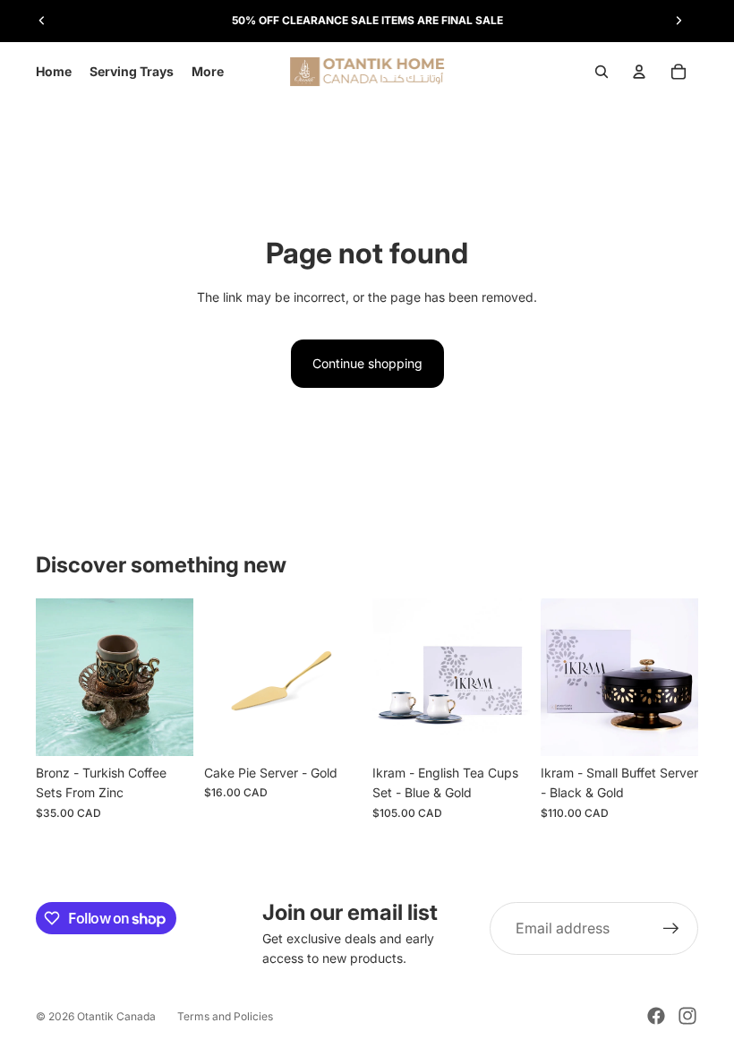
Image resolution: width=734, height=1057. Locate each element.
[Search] (601, 71)
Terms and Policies (225, 1016)
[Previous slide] (42, 20)
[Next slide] (678, 20)
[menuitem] (208, 71)
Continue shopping (367, 363)
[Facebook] (656, 1016)
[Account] (639, 71)
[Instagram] (687, 1016)
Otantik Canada (116, 1016)
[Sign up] (671, 929)
